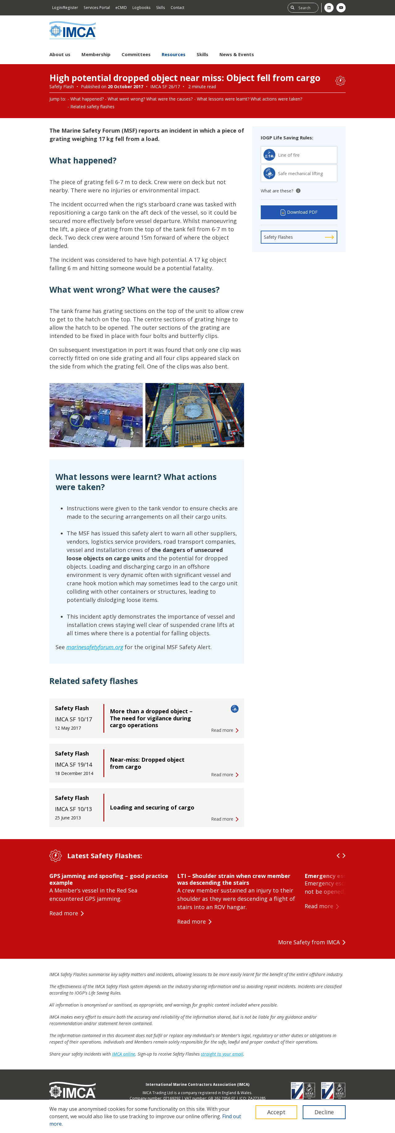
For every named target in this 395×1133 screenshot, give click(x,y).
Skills (160, 7)
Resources (173, 54)
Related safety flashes (92, 106)
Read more (63, 913)
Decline (324, 1112)
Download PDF (302, 212)
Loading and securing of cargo (152, 807)
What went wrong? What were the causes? (150, 99)
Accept (276, 1112)
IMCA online (123, 1054)
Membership (95, 54)
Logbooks (141, 7)
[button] (338, 856)
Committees (136, 54)
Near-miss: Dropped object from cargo (147, 763)
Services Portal (97, 7)
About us (59, 54)
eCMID (121, 7)
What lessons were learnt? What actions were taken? (249, 99)
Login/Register (65, 7)
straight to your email (222, 1054)
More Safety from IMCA (309, 942)
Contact (177, 7)
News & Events (236, 54)
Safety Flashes (278, 237)
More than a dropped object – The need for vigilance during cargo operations (151, 718)
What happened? (87, 99)
